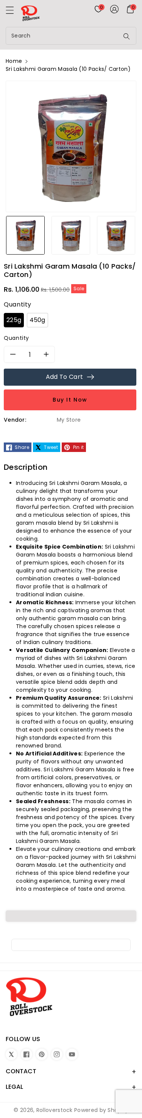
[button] (13, 12)
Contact (21, 1071)
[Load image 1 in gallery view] (25, 235)
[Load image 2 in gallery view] (71, 235)
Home (14, 61)
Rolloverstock (54, 1110)
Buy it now (70, 399)
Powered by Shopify (101, 1110)
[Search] (126, 36)
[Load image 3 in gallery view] (116, 235)
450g (37, 320)
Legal (14, 1086)
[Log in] (114, 9)
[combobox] (63, 35)
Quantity (16, 338)
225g (13, 320)
